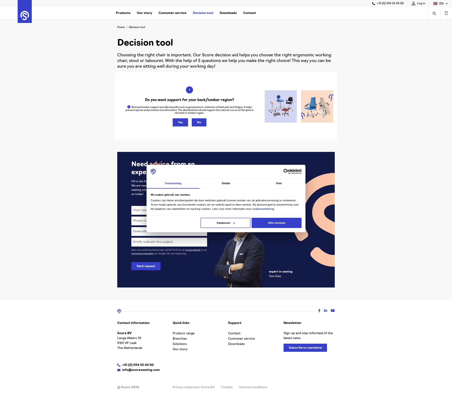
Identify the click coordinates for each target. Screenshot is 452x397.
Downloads (228, 13)
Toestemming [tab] (173, 183)
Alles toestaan (276, 222)
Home (121, 27)
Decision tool (203, 13)
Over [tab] (279, 183)
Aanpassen (223, 222)
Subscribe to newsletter (305, 347)
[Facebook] (317, 311)
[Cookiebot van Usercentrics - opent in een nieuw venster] (286, 171)
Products (123, 13)
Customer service (172, 13)
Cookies (227, 387)
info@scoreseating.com (141, 370)
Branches (180, 338)
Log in (421, 3)
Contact (249, 13)
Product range (184, 333)
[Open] (434, 13)
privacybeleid (193, 250)
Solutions (180, 344)
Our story (144, 13)
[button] (440, 3)
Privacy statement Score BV (194, 387)
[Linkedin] (323, 311)
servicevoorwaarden (142, 253)
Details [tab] (226, 183)
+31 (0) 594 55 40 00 (390, 3)
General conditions (253, 387)
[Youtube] (331, 311)
